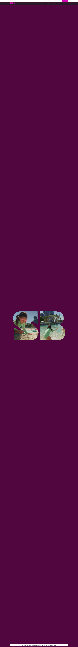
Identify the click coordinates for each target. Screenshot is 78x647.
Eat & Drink (50, 3)
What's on (45, 3)
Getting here (61, 3)
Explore (55, 3)
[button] (55, 3)
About (66, 3)
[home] (12, 3)
